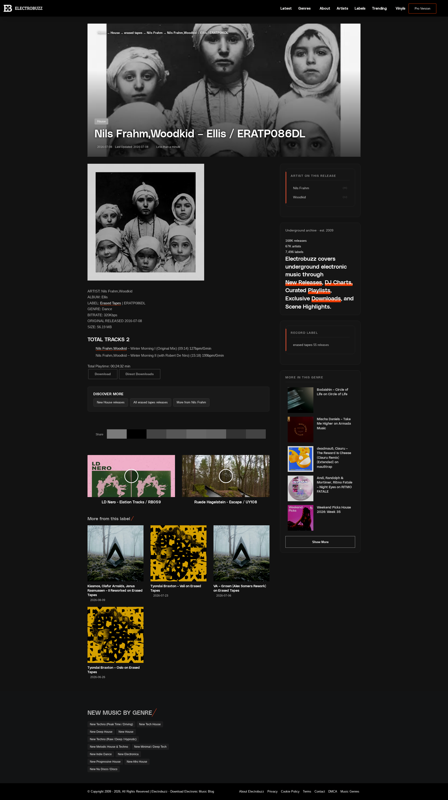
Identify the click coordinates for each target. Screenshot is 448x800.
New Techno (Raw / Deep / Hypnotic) (113, 739)
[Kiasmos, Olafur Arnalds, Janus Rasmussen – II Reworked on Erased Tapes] (116, 553)
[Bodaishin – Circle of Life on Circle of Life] (300, 400)
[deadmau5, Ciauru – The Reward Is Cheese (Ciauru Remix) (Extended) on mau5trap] (300, 459)
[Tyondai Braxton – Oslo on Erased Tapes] (116, 635)
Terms (307, 791)
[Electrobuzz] (23, 8)
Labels (360, 8)
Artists (342, 8)
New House (126, 731)
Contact (320, 791)
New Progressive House (105, 761)
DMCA (332, 791)
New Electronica (128, 754)
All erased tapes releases (150, 402)
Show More (320, 542)
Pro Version (422, 8)
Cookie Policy (290, 791)
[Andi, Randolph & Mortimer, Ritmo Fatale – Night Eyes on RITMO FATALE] (300, 488)
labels (294, 252)
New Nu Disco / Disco (103, 769)
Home (101, 33)
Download (103, 374)
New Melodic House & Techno (109, 746)
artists (293, 246)
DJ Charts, (339, 282)
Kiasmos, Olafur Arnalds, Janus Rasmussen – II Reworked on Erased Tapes (115, 590)
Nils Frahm (155, 33)
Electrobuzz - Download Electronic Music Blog (182, 791)
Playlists (319, 290)
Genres (304, 8)
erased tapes (133, 33)
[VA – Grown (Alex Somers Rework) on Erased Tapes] (242, 553)
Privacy (272, 791)
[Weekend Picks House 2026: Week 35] (300, 518)
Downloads (326, 298)
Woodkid (120, 348)
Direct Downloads (140, 374)
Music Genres (349, 791)
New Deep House (101, 731)
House (115, 33)
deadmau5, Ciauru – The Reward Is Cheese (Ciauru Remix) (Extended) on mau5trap (334, 457)
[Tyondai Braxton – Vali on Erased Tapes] (178, 553)
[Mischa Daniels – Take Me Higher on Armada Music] (300, 429)
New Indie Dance (101, 754)
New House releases (111, 402)
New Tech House (150, 724)
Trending (379, 8)
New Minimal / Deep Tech (150, 746)
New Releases (303, 282)
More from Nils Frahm (191, 402)
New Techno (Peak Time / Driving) (111, 724)
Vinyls (400, 8)
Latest (286, 8)
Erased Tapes (110, 303)
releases (296, 240)
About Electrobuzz (251, 791)
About (325, 8)
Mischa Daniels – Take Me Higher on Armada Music (334, 423)
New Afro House (137, 761)
